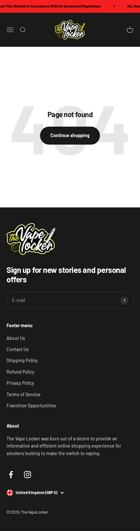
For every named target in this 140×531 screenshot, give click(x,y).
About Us (16, 338)
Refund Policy (21, 372)
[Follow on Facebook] (11, 474)
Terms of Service (24, 394)
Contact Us (18, 349)
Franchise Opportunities (31, 405)
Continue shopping (70, 135)
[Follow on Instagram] (27, 474)
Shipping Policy (22, 360)
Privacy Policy (20, 383)
